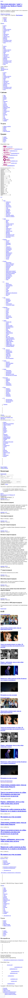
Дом (4, 33)
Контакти (5, 862)
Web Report (5, 455)
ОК (1, 418)
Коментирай (3, 473)
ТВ (4, 115)
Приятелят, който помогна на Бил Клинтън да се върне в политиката (14, 679)
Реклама (5, 860)
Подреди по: (3, 496)
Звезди (5, 21)
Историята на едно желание (9, 695)
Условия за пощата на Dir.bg (9, 994)
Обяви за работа (7, 126)
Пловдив (5, 138)
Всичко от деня (4, 858)
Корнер (5, 428)
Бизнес (4, 429)
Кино (4, 113)
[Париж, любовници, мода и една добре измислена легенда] (9, 658)
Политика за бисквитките (9, 868)
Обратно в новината (5, 14)
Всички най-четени (5, 697)
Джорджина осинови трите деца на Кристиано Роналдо (11, 628)
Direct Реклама (6, 131)
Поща (4, 128)
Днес (4, 426)
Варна (4, 139)
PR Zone (5, 39)
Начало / (5, 17)
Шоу (4, 26)
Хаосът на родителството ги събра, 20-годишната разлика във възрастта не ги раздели (12, 646)
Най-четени (3, 782)
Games (4, 109)
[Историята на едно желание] (9, 691)
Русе (4, 141)
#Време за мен (6, 107)
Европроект (6, 864)
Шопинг (5, 37)
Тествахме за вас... (7, 41)
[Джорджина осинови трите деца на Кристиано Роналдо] (9, 624)
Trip (4, 117)
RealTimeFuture (6, 438)
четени (2, 614)
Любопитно (6, 34)
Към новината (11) (5, 494)
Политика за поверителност (9, 866)
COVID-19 (5, 119)
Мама (4, 31)
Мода (4, 28)
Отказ (3, 418)
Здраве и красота (7, 29)
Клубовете (5, 443)
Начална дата (4, 417)
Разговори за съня (7, 40)
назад (2, 1)
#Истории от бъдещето (8, 423)
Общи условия (6, 863)
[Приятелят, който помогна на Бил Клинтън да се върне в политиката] (9, 675)
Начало (5, 18)
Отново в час (6, 30)
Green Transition (6, 436)
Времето (5, 108)
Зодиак (5, 112)
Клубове (5, 114)
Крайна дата (10, 417)
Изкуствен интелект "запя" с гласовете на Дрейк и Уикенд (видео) (11, 5)
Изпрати (2, 484)
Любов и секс (6, 36)
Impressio (5, 434)
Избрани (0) (12, 494)
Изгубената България (8, 441)
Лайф (5, 19)
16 (8, 827)
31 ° (1, 197)
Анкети (5, 103)
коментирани (7, 614)
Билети (5, 130)
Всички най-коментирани (7, 780)
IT (3, 433)
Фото (4, 42)
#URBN (5, 120)
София (4, 137)
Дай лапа (5, 35)
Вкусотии (5, 106)
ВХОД (2, 493)
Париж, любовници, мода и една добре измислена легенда (12, 802)
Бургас (4, 140)
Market (4, 127)
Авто (4, 102)
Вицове (5, 105)
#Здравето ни (6, 111)
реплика (2, 498)
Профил (5, 467)
